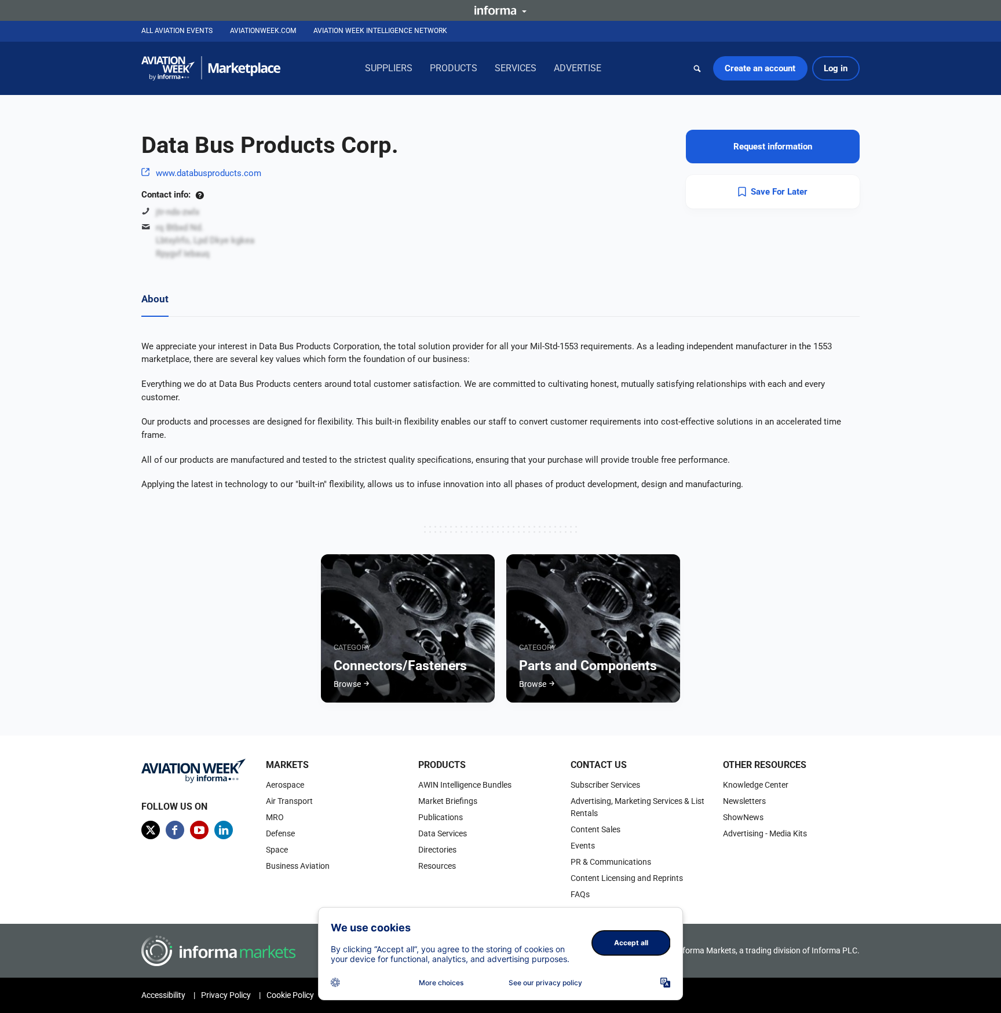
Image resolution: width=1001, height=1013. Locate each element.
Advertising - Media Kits (765, 833)
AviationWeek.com (263, 31)
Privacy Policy (226, 995)
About (155, 299)
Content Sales (595, 829)
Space (277, 849)
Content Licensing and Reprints (627, 878)
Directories (437, 849)
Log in (835, 68)
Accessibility (163, 995)
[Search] (697, 68)
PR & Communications (611, 861)
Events (583, 845)
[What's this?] (199, 194)
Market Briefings (447, 801)
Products (453, 68)
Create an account (760, 68)
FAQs (580, 894)
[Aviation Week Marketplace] (210, 68)
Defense (280, 833)
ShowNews (743, 817)
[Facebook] (175, 830)
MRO (275, 817)
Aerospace (285, 784)
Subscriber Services (605, 784)
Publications (440, 817)
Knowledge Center (755, 784)
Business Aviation (298, 866)
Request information (772, 146)
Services (515, 68)
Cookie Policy (290, 995)
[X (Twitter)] (150, 830)
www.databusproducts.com (208, 173)
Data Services (442, 833)
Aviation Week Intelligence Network (380, 31)
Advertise (577, 68)
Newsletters (744, 801)
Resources (437, 866)
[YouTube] (199, 830)
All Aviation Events (177, 31)
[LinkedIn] (223, 830)
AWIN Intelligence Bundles (465, 784)
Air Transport (289, 801)
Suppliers (388, 68)
